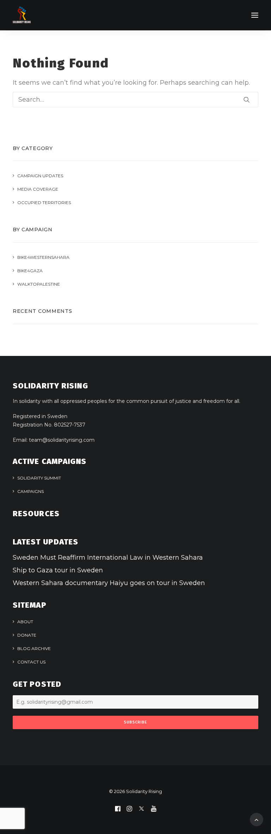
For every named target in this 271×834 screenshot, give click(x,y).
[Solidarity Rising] (22, 15)
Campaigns (30, 491)
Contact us (31, 662)
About (25, 621)
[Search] (135, 99)
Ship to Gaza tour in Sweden (58, 570)
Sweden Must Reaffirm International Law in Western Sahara (108, 557)
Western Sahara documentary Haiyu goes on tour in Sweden (109, 583)
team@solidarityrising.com (62, 440)
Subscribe (135, 722)
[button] (255, 15)
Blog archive (34, 648)
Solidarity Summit (39, 478)
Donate (26, 635)
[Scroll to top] (256, 819)
